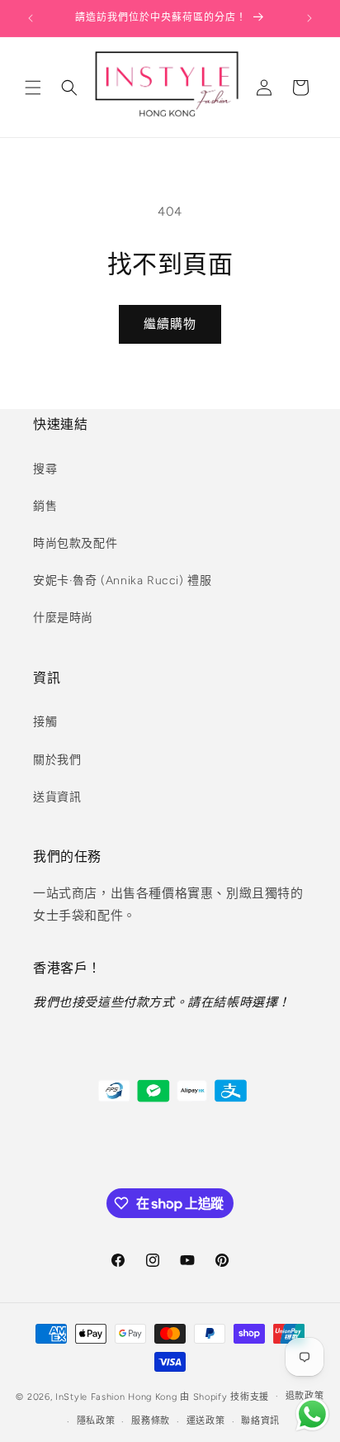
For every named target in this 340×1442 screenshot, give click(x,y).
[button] (33, 87)
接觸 (45, 722)
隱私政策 (96, 1421)
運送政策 (206, 1421)
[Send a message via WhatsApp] (312, 1414)
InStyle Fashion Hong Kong (116, 1396)
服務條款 (150, 1421)
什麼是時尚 (63, 618)
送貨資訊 (57, 797)
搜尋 (45, 469)
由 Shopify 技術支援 (224, 1396)
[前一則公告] (30, 18)
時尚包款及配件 (75, 543)
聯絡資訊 (260, 1421)
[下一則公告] (309, 18)
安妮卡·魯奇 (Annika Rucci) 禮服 (122, 580)
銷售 (45, 506)
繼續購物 (170, 323)
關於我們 (57, 760)
